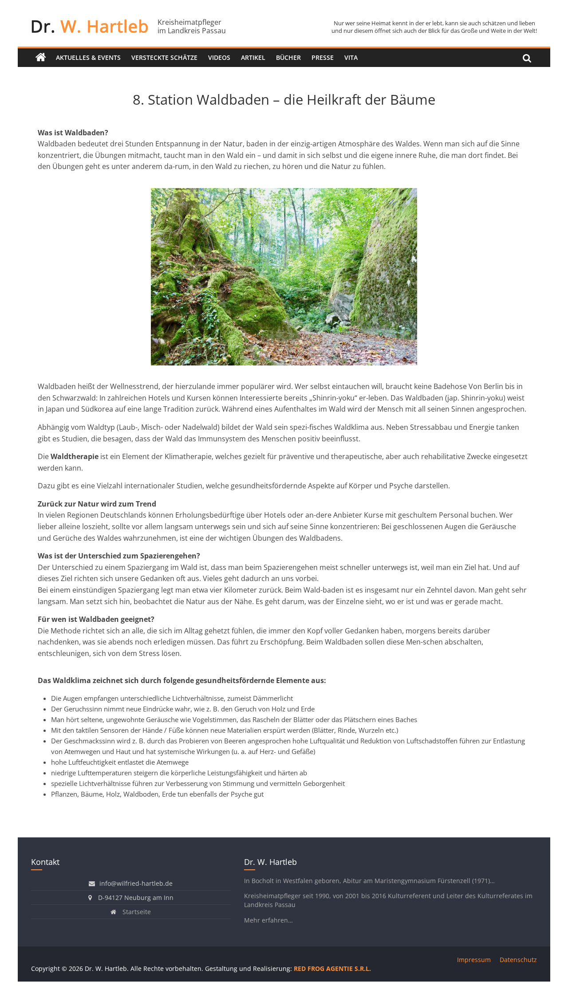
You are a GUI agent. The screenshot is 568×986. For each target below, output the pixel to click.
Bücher (288, 57)
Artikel (253, 57)
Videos (219, 57)
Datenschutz (518, 959)
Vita (351, 57)
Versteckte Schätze (164, 57)
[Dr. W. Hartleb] (41, 57)
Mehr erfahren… (268, 920)
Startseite (136, 911)
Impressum (474, 959)
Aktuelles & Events (88, 57)
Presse (323, 57)
